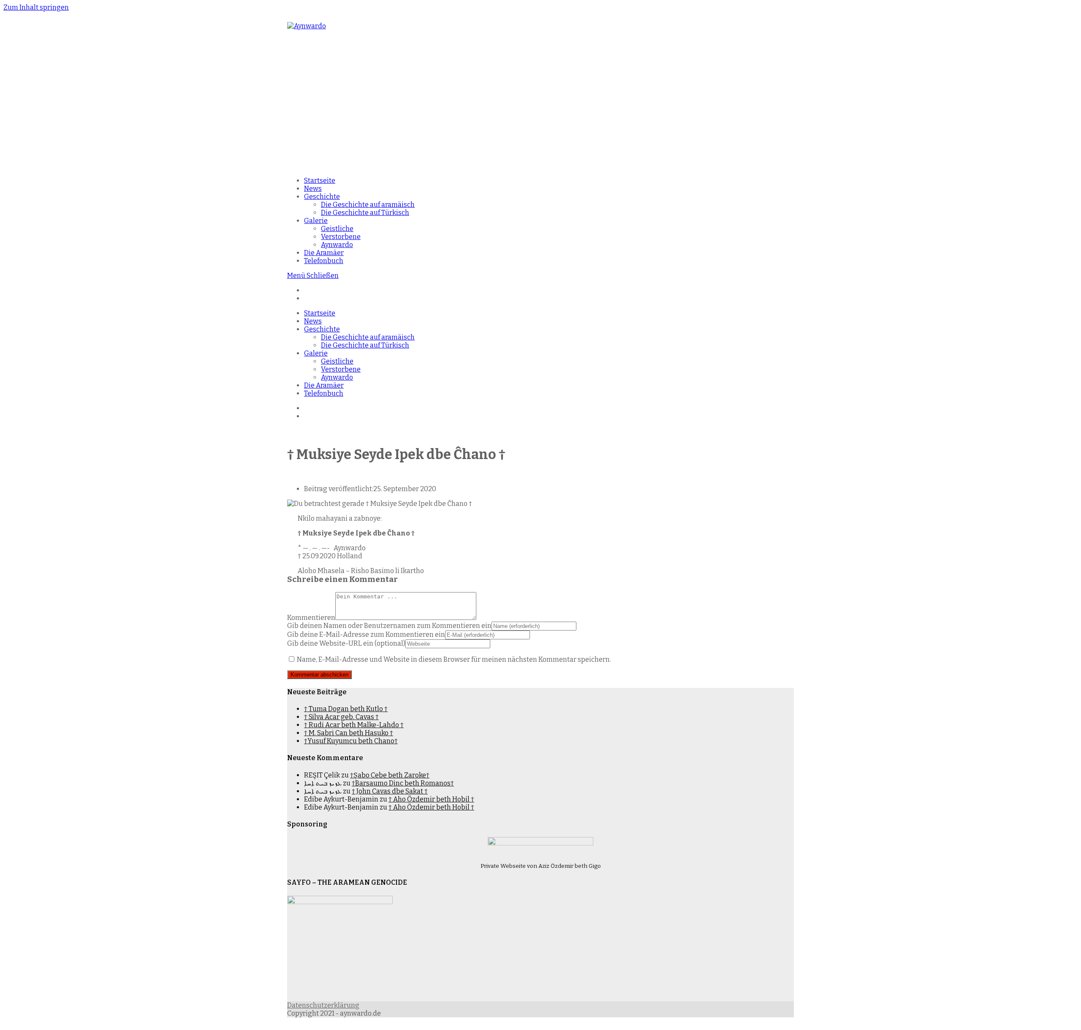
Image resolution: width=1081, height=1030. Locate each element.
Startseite (319, 313)
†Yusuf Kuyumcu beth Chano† (351, 741)
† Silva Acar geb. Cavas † (341, 717)
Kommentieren (311, 618)
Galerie (316, 353)
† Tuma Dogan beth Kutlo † (346, 709)
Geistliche (337, 361)
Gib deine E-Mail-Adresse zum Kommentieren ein (366, 635)
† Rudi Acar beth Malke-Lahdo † (354, 725)
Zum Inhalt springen (36, 7)
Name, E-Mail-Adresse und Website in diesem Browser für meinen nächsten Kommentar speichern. (454, 659)
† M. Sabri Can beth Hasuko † (348, 733)
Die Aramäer (324, 385)
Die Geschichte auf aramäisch (368, 337)
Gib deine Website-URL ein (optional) (346, 643)
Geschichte (322, 329)
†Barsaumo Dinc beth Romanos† (403, 783)
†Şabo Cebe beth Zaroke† (389, 775)
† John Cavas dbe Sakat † (390, 791)
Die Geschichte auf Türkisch (365, 345)
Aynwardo (337, 377)
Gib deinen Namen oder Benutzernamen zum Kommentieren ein (389, 626)
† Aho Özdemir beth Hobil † (431, 799)
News (313, 321)
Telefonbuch (323, 393)
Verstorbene (341, 369)
